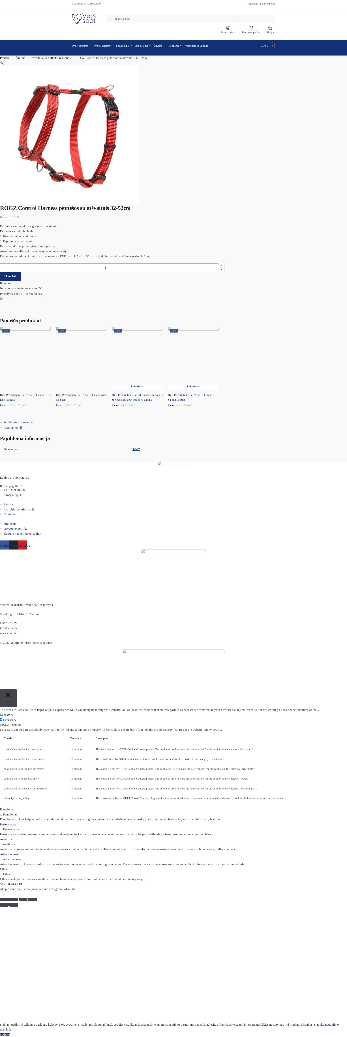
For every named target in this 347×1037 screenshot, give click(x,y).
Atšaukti (69, 889)
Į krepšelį (10, 276)
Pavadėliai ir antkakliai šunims (51, 58)
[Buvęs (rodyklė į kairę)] (4, 905)
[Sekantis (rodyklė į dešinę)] (13, 905)
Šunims (20, 58)
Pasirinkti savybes (25, 411)
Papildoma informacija (18, 422)
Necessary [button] (6, 715)
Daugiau (193, 411)
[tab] (175, 422)
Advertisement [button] (9, 854)
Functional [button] (7, 809)
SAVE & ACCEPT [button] (11, 884)
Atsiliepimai (13, 427)
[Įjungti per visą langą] (23, 899)
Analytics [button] (6, 839)
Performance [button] (8, 824)
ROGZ (136, 449)
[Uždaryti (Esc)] (4, 899)
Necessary (9, 719)
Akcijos (270, 32)
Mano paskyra (228, 32)
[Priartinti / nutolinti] (32, 899)
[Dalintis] (13, 899)
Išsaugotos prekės (251, 32)
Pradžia (5, 58)
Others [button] (4, 869)
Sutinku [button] (5, 1034)
